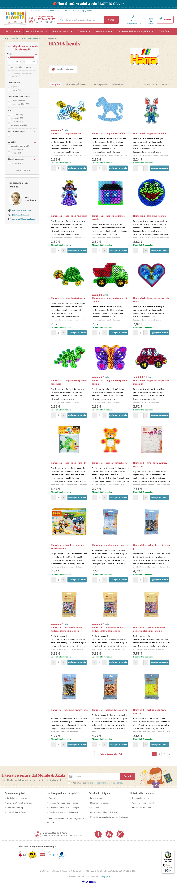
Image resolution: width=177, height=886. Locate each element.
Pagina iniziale (11, 38)
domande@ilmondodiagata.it (24, 219)
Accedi (127, 776)
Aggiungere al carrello (77, 168)
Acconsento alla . (97, 783)
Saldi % (163, 31)
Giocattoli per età (61, 31)
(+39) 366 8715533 (46, 19)
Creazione (83, 31)
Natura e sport (103, 31)
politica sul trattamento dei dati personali (104, 783)
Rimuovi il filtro (21, 170)
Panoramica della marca (32, 38)
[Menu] (172, 851)
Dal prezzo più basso (74, 84)
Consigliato (55, 84)
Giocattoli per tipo (35, 31)
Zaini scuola (12, 31)
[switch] (168, 870)
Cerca (111, 19)
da (8, 57)
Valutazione (117, 84)
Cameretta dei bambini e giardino (135, 31)
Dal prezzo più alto (98, 84)
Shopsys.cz (105, 877)
